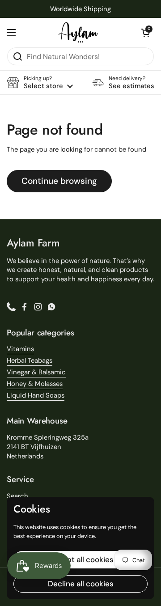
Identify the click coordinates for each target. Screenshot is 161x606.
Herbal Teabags (29, 360)
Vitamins (20, 348)
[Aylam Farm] (78, 32)
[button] (145, 33)
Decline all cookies (81, 584)
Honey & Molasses (35, 383)
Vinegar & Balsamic (36, 372)
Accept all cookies (81, 559)
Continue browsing (59, 180)
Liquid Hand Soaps (35, 395)
